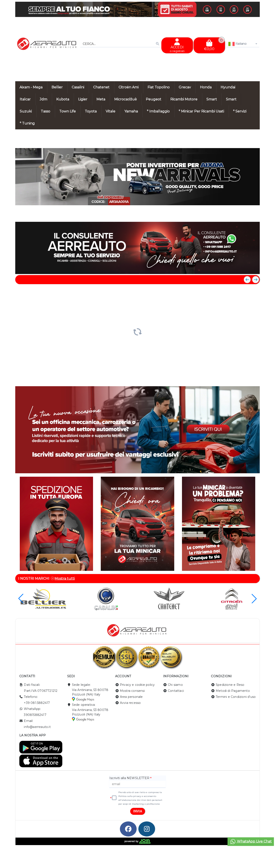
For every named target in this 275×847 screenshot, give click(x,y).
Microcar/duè (125, 99)
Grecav (185, 87)
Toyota (91, 111)
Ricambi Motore (183, 99)
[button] (246, 214)
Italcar (25, 99)
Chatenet (101, 87)
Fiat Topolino (159, 87)
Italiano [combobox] (241, 44)
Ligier (82, 99)
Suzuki (26, 111)
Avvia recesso (130, 703)
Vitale (110, 111)
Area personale (131, 697)
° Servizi (239, 111)
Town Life (67, 111)
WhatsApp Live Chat (254, 841)
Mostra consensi (132, 691)
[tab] (225, 213)
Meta (100, 99)
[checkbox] (114, 798)
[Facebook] (128, 828)
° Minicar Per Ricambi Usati (201, 111)
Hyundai (228, 87)
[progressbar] (137, 331)
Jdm (43, 99)
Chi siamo (175, 685)
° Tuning (27, 123)
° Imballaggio (158, 111)
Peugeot (153, 99)
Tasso (45, 111)
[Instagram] (146, 828)
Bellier (57, 87)
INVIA (137, 811)
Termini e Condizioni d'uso (236, 697)
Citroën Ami (129, 87)
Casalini (78, 87)
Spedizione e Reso (230, 685)
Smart (211, 99)
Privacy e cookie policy (137, 685)
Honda (206, 87)
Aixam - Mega (31, 87)
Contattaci (176, 691)
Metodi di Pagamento (233, 691)
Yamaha (131, 111)
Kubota (62, 99)
